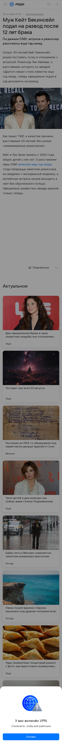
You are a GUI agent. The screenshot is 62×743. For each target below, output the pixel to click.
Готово (31, 736)
